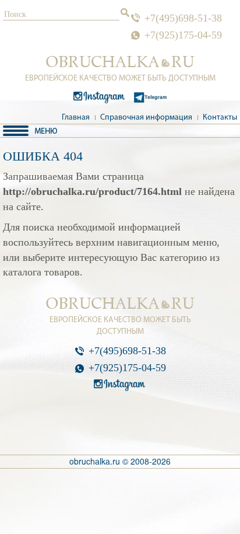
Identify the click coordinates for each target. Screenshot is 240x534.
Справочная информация (146, 117)
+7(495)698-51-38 (183, 18)
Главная (76, 117)
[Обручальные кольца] (120, 62)
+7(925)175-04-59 (183, 35)
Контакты (220, 117)
